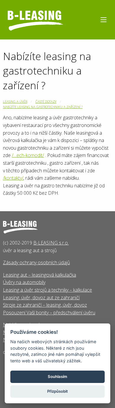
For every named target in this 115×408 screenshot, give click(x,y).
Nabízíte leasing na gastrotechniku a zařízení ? (43, 107)
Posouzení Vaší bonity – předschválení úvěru (49, 312)
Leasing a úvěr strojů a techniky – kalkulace (47, 290)
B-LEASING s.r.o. (51, 242)
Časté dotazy (45, 101)
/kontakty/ (13, 178)
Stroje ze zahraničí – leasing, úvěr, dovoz (45, 305)
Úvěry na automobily (24, 282)
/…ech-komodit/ (28, 155)
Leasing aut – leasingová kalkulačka (39, 275)
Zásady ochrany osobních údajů (36, 262)
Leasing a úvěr (15, 101)
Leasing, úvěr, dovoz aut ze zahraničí (41, 297)
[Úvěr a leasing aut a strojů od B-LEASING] (35, 19)
